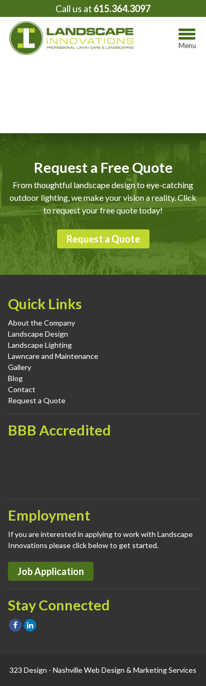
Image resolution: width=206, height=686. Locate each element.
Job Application (50, 571)
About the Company (41, 322)
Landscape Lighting (40, 344)
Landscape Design (38, 333)
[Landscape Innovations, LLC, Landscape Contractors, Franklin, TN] (61, 467)
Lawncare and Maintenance (53, 355)
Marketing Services (164, 669)
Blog (15, 378)
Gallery (19, 367)
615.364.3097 (122, 8)
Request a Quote (103, 239)
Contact (21, 389)
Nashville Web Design (89, 669)
